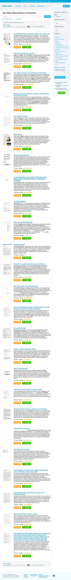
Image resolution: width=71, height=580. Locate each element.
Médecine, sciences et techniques (62, 46)
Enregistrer (27, 47)
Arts (56, 36)
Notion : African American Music (25, 349)
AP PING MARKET (20, 201)
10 (35, 26)
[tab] (61, 68)
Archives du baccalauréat (60, 62)
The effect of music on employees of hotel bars (30, 73)
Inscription (61, 92)
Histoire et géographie (60, 39)
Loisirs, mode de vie (59, 44)
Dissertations (18, 6)
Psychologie (58, 52)
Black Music (18, 134)
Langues (57, 41)
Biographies (58, 37)
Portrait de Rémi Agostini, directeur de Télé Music (30, 409)
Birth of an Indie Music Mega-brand (26, 286)
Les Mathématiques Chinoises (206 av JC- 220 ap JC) (32, 33)
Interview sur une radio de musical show (28, 389)
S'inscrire (25, 6)
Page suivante (40, 26)
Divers (57, 64)
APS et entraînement (21, 368)
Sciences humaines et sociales (61, 59)
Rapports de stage (59, 54)
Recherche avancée (59, 77)
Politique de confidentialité (43, 575)
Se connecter (32, 6)
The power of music (21, 116)
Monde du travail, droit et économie (62, 47)
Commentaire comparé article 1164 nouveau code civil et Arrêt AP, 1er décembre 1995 (31, 471)
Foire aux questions (34, 574)
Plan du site (40, 574)
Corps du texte (58, 16)
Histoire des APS (19, 244)
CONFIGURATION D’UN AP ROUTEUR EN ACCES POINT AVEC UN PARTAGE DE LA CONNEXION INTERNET (30, 178)
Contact (48, 1)
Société (57, 61)
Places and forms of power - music (26, 514)
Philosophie (58, 49)
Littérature (58, 42)
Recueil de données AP (21, 155)
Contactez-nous (40, 6)
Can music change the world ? (24, 53)
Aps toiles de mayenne (21, 449)
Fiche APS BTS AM (20, 328)
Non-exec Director (34, 1)
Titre (56, 14)
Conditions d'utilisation (42, 577)
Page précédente (8, 26)
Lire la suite (17, 47)
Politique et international (60, 51)
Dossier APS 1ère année (21, 428)
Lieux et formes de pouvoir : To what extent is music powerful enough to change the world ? (32, 307)
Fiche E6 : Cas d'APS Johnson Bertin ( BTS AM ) (29, 264)
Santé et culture (59, 57)
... (15, 26)
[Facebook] (54, 576)
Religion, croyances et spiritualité (62, 56)
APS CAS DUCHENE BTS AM (23, 222)
